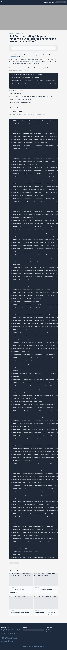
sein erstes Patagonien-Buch (34, 61)
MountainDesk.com (14, 56)
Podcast (46, 2)
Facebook (44, 114)
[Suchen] (64, 2)
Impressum (48, 629)
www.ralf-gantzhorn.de (32, 114)
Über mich (51, 2)
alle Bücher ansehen (25, 70)
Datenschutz (48, 631)
